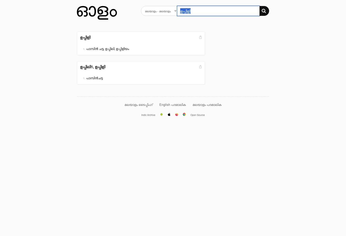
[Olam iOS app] (169, 114)
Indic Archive (148, 114)
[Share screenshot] (200, 37)
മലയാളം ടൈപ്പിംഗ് (139, 104)
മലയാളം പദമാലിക (207, 104)
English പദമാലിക (173, 104)
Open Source (197, 114)
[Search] (264, 11)
